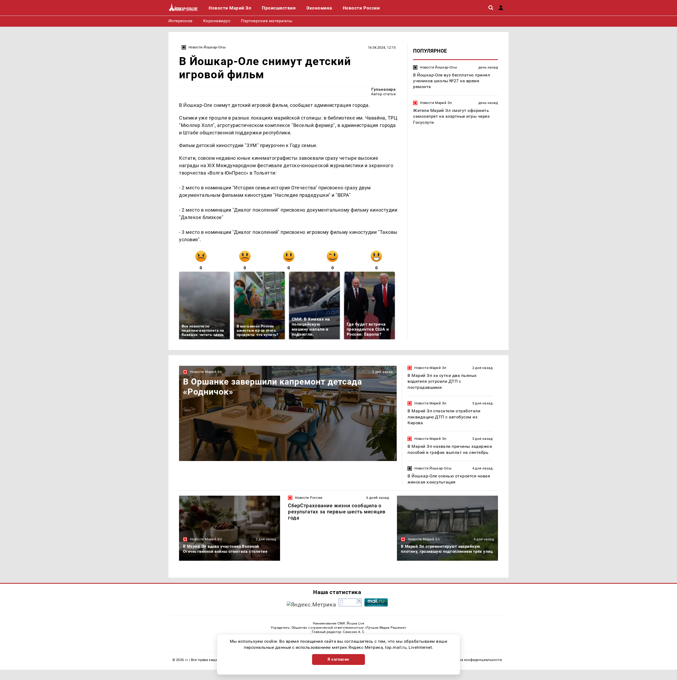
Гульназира (383, 89)
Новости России (308, 498)
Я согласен (338, 659)
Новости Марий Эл (436, 103)
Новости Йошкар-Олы (207, 47)
